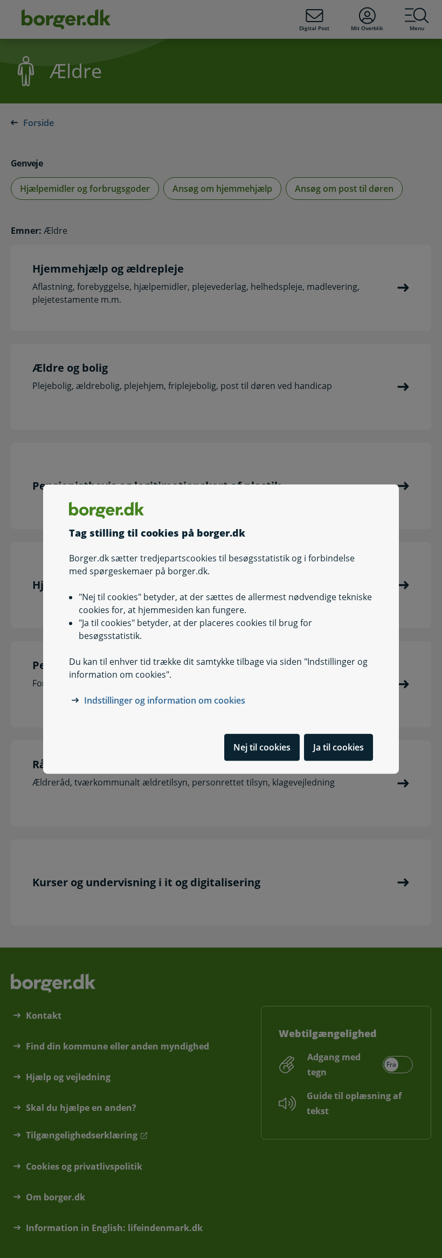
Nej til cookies (262, 747)
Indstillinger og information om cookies (164, 700)
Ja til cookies (338, 747)
